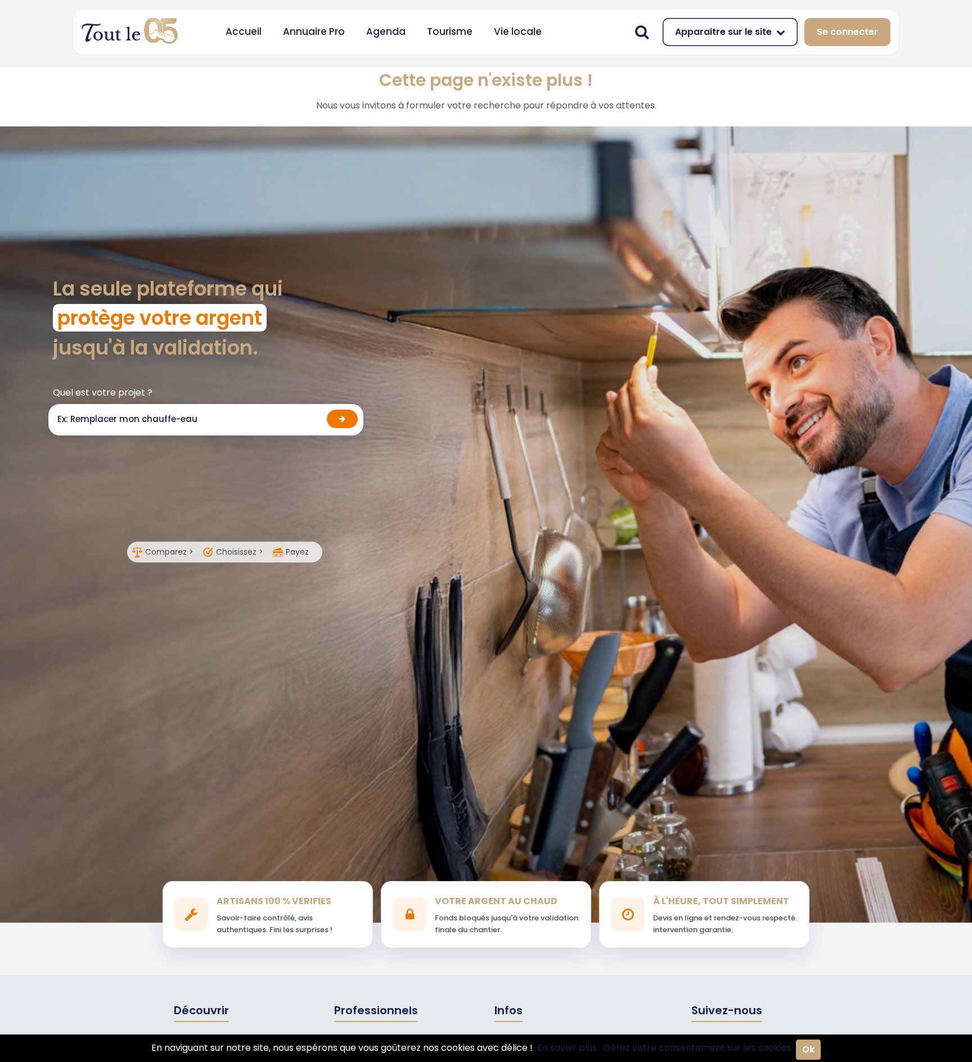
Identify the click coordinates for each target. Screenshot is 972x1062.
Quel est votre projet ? (102, 392)
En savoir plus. (567, 1047)
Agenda (386, 31)
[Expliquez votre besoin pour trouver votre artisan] (342, 419)
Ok (808, 1049)
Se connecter (847, 31)
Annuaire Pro (314, 31)
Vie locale (518, 31)
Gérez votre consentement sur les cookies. (698, 1047)
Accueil (244, 31)
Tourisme (449, 31)
